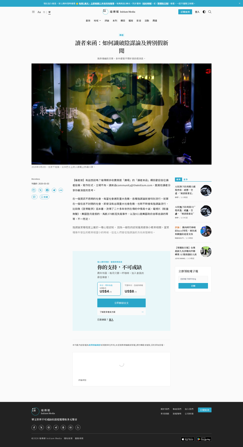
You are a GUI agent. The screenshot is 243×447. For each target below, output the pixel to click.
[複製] (34, 190)
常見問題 (165, 413)
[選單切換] (100, 20)
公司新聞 (189, 413)
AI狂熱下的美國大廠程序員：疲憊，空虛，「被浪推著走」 (185, 190)
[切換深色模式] (203, 11)
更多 (186, 179)
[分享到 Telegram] (54, 190)
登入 (111, 319)
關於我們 (165, 409)
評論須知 (82, 380)
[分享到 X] (40, 190)
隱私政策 (68, 438)
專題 (121, 35)
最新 (178, 179)
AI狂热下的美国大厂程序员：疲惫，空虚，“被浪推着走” (185, 210)
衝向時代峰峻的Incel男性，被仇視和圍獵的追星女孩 (186, 231)
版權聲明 (177, 413)
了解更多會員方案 (107, 311)
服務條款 (79, 438)
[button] (96, 20)
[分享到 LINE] (60, 190)
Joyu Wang (180, 258)
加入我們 (189, 409)
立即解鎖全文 (121, 303)
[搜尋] (209, 11)
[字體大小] (39, 12)
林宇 (177, 197)
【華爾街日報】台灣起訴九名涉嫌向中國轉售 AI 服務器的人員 (186, 251)
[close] (239, 3)
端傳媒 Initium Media (50, 438)
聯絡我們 (177, 409)
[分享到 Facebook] (47, 190)
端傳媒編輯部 (95, 345)
